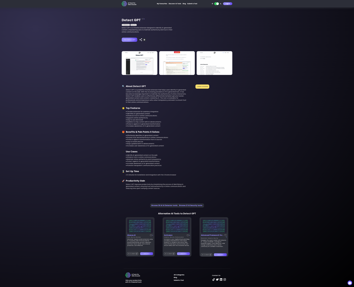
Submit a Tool (192, 4)
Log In (227, 4)
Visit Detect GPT (129, 40)
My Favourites (162, 4)
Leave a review (202, 86)
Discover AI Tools (175, 4)
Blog (184, 4)
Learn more (147, 253)
